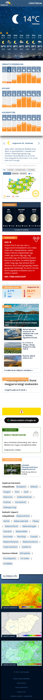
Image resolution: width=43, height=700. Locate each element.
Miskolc (34, 486)
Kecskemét (20, 502)
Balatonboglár (29, 526)
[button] (21, 3)
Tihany (35, 521)
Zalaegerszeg (9, 507)
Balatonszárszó (30, 541)
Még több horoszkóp (15, 276)
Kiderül (6, 3)
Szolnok (7, 502)
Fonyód (33, 536)
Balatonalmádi (21, 521)
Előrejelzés (25, 553)
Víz (31, 173)
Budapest (21, 486)
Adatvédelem (21, 683)
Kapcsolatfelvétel (21, 687)
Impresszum (21, 692)
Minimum (15, 173)
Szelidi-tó (26, 547)
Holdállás (7, 563)
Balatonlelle (21, 531)
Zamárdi (7, 531)
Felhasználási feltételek (21, 679)
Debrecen (7, 497)
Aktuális (23, 173)
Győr (26, 491)
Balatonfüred (23, 516)
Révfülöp (21, 536)
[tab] (4, 170)
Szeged (6, 491)
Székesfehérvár (24, 497)
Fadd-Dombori (10, 547)
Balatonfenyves (10, 541)
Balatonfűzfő (11, 526)
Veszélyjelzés (9, 558)
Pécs (17, 491)
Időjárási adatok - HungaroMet (21, 696)
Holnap (10, 170)
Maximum (7, 173)
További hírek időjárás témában (17, 370)
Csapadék (31, 170)
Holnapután (20, 170)
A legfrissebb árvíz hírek (15, 390)
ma (4, 170)
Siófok (6, 521)
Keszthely (8, 536)
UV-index (24, 558)
